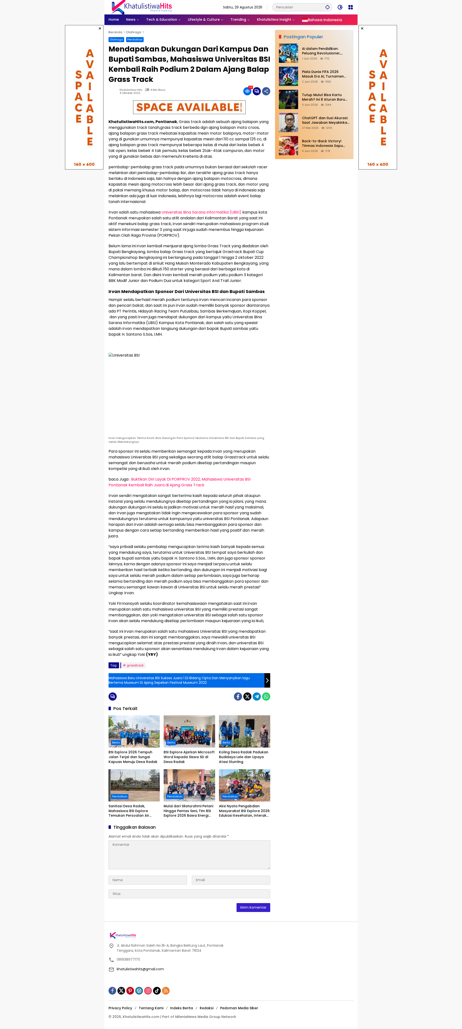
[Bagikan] (266, 91)
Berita (116, 742)
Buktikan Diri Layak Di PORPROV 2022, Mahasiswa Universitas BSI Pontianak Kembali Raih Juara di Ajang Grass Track (179, 482)
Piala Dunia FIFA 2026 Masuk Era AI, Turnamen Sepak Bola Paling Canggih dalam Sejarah (325, 74)
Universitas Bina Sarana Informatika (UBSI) (201, 212)
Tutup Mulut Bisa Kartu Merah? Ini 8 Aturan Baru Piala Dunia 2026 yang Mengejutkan (323, 97)
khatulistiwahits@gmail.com (140, 969)
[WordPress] (139, 991)
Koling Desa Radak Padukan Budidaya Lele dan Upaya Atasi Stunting (243, 757)
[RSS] (166, 991)
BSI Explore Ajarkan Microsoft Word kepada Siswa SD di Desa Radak (189, 757)
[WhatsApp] (266, 696)
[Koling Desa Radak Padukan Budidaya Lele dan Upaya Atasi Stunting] (244, 731)
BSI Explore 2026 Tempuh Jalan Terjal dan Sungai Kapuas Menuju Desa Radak (133, 757)
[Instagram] (148, 991)
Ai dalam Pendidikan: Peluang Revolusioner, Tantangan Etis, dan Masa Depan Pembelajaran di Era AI (326, 51)
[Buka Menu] (350, 7)
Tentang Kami (151, 1008)
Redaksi (206, 1008)
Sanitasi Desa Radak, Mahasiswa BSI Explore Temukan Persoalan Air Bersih (129, 811)
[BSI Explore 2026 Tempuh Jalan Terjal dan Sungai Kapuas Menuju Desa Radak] (134, 731)
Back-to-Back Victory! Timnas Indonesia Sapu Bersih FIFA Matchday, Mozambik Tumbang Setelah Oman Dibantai (322, 143)
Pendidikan (134, 39)
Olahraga (116, 39)
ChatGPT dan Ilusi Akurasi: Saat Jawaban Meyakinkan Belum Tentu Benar (325, 120)
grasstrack (135, 665)
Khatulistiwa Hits (131, 90)
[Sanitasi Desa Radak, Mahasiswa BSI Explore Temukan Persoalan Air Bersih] (134, 785)
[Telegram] (257, 696)
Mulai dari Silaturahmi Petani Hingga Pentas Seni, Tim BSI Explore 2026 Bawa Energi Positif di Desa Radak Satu (188, 811)
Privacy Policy (120, 1008)
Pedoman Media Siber (239, 1008)
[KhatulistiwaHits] (141, 7)
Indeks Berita (181, 1008)
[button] (327, 7)
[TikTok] (157, 991)
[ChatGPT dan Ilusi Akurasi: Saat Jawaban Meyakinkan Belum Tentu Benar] (288, 122)
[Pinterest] (130, 991)
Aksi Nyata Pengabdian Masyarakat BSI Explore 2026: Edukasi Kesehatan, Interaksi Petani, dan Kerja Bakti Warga (244, 811)
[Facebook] (238, 696)
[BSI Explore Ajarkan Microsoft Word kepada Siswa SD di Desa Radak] (189, 731)
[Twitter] (247, 696)
